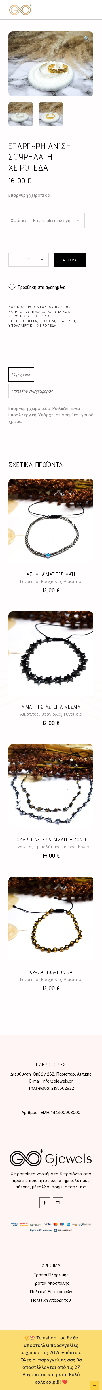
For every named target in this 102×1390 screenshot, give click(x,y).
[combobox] (56, 220)
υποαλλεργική (21, 325)
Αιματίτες (73, 581)
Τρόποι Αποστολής (51, 1283)
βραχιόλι (47, 321)
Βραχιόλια (41, 311)
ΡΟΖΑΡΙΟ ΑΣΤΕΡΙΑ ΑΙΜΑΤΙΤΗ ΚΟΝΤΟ (51, 839)
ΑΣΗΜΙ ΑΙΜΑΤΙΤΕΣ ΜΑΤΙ (51, 574)
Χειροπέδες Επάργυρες (29, 316)
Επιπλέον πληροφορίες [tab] (32, 391)
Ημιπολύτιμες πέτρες (54, 846)
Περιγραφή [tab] (21, 374)
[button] (86, 38)
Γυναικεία (61, 311)
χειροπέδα (46, 325)
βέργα (32, 321)
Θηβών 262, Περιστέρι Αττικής (62, 1074)
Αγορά (70, 260)
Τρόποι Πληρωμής (51, 1274)
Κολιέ (83, 846)
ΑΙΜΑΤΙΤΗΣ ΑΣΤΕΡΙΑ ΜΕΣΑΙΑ (51, 707)
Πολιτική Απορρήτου (51, 1300)
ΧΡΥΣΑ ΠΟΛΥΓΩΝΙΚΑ (51, 972)
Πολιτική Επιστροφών (51, 1291)
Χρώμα (18, 220)
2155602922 (62, 1088)
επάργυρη (66, 321)
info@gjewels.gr (57, 1081)
